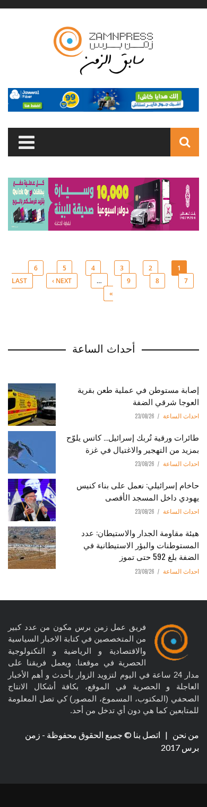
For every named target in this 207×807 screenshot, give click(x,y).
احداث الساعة (181, 416)
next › (62, 280)
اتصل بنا (147, 735)
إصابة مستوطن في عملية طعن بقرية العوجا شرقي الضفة (138, 395)
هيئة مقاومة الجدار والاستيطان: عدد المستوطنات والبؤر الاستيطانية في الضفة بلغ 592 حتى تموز (140, 544)
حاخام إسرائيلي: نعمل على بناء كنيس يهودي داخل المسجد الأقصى (137, 491)
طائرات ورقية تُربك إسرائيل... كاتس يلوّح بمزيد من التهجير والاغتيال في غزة (132, 443)
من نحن (185, 735)
